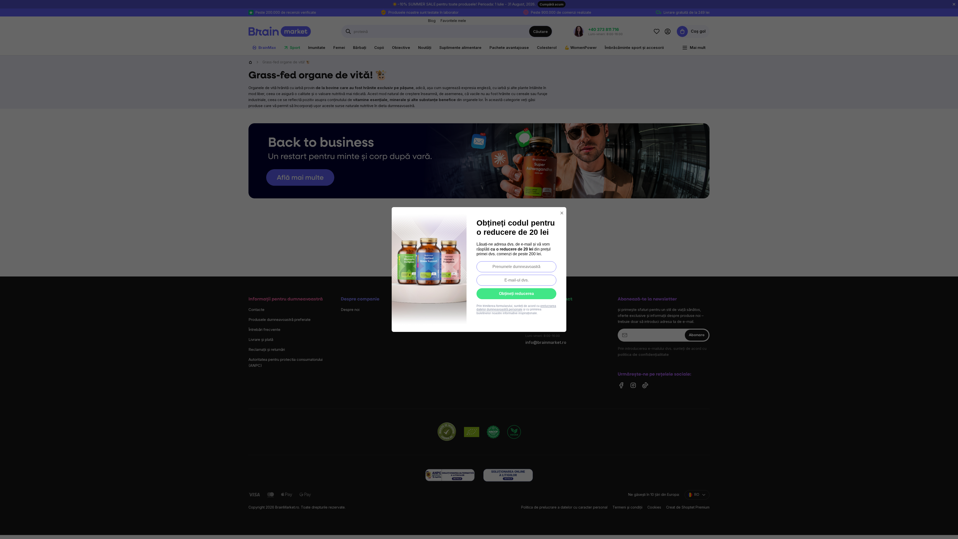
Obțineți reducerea (516, 293)
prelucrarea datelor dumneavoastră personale (516, 307)
